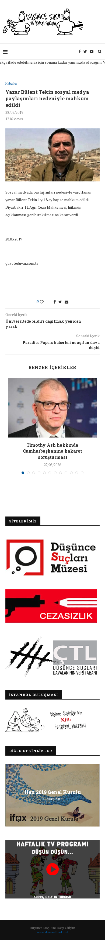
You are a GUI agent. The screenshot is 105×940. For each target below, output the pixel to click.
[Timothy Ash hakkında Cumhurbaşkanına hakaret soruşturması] (52, 408)
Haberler (11, 83)
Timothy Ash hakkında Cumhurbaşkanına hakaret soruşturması (52, 451)
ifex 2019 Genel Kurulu (52, 792)
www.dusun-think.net (52, 932)
